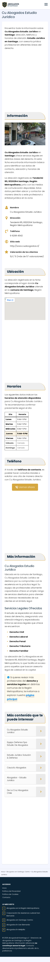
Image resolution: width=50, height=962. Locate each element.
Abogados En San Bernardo (18, 924)
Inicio (4, 888)
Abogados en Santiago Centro (20, 920)
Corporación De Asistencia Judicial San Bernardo (23, 914)
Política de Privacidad (11, 891)
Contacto (6, 897)
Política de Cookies (10, 894)
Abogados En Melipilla (16, 929)
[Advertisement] (25, 80)
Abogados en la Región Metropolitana (23, 908)
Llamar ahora (26, 487)
